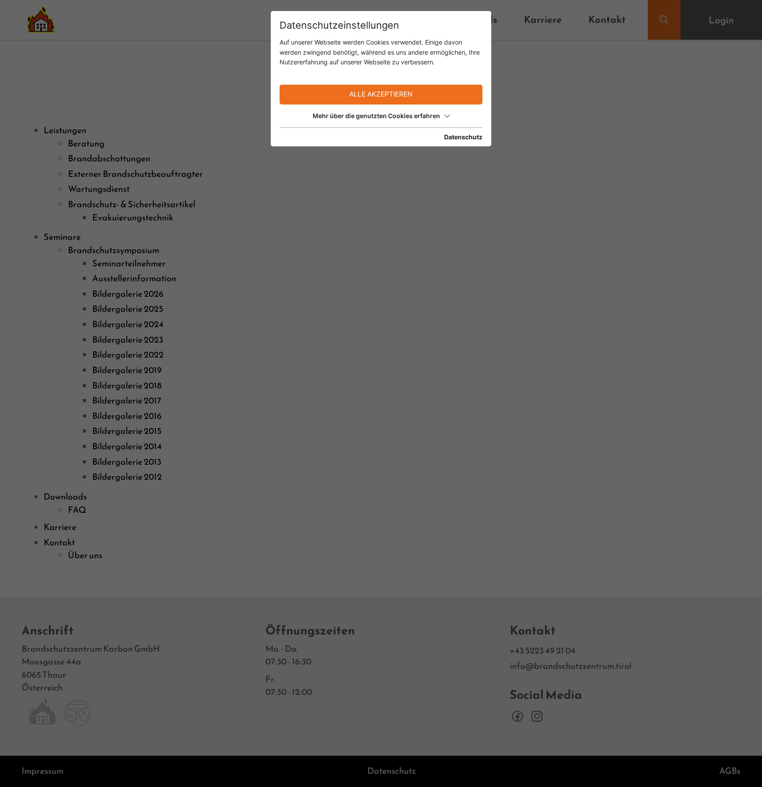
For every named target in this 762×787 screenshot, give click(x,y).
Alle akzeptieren (381, 94)
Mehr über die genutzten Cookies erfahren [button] (376, 115)
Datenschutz (463, 137)
